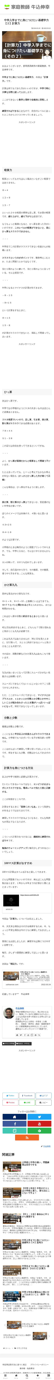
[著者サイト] (17, 1035)
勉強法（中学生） (24, 1043)
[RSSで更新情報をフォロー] (39, 1035)
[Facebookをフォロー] (24, 1035)
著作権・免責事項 (27, 1368)
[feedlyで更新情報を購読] (35, 1035)
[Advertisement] (27, 142)
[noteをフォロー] (31, 1035)
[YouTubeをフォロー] (28, 1035)
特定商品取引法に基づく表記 (14, 1365)
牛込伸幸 (20, 1008)
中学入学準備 (9, 1043)
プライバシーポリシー (39, 1365)
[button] (48, 673)
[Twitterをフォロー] (20, 1035)
